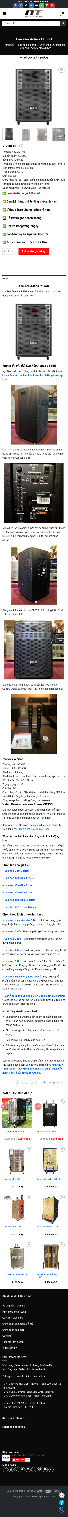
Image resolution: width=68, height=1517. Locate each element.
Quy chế (6, 1335)
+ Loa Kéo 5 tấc (11, 961)
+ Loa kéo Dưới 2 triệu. (15, 870)
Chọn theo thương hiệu (52, 44)
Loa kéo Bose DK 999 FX (15, 1274)
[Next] (60, 96)
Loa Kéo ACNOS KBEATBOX (35, 47)
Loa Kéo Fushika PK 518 (48, 1179)
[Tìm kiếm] (63, 23)
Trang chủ (8, 44)
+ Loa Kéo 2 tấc (11, 931)
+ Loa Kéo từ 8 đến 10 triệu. (18, 899)
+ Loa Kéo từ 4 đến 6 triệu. (18, 885)
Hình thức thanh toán (14, 1311)
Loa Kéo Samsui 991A (47, 1226)
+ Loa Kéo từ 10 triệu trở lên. (19, 907)
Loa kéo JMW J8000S (14, 1131)
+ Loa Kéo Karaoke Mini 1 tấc (19, 920)
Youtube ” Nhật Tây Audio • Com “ (31, 829)
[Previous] (7, 96)
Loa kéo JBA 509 (12, 1179)
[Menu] (4, 13)
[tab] (34, 278)
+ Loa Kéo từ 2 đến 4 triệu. (18, 878)
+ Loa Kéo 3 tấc (11, 938)
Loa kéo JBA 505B (13, 1226)
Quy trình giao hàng (12, 1317)
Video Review (9, 1347)
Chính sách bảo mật (13, 1329)
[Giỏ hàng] (62, 13)
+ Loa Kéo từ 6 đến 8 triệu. (18, 892)
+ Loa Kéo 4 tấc (11, 950)
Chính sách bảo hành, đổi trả (17, 1323)
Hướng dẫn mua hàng (13, 1305)
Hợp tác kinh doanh (13, 1341)
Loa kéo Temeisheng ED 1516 (48, 1275)
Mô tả (5, 278)
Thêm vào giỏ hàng (34, 251)
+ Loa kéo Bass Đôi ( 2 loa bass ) (21, 976)
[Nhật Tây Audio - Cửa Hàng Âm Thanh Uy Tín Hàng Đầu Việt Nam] (34, 13)
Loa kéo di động (27, 44)
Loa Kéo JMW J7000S (48, 1131)
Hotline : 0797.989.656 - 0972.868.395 (23, 1403)
